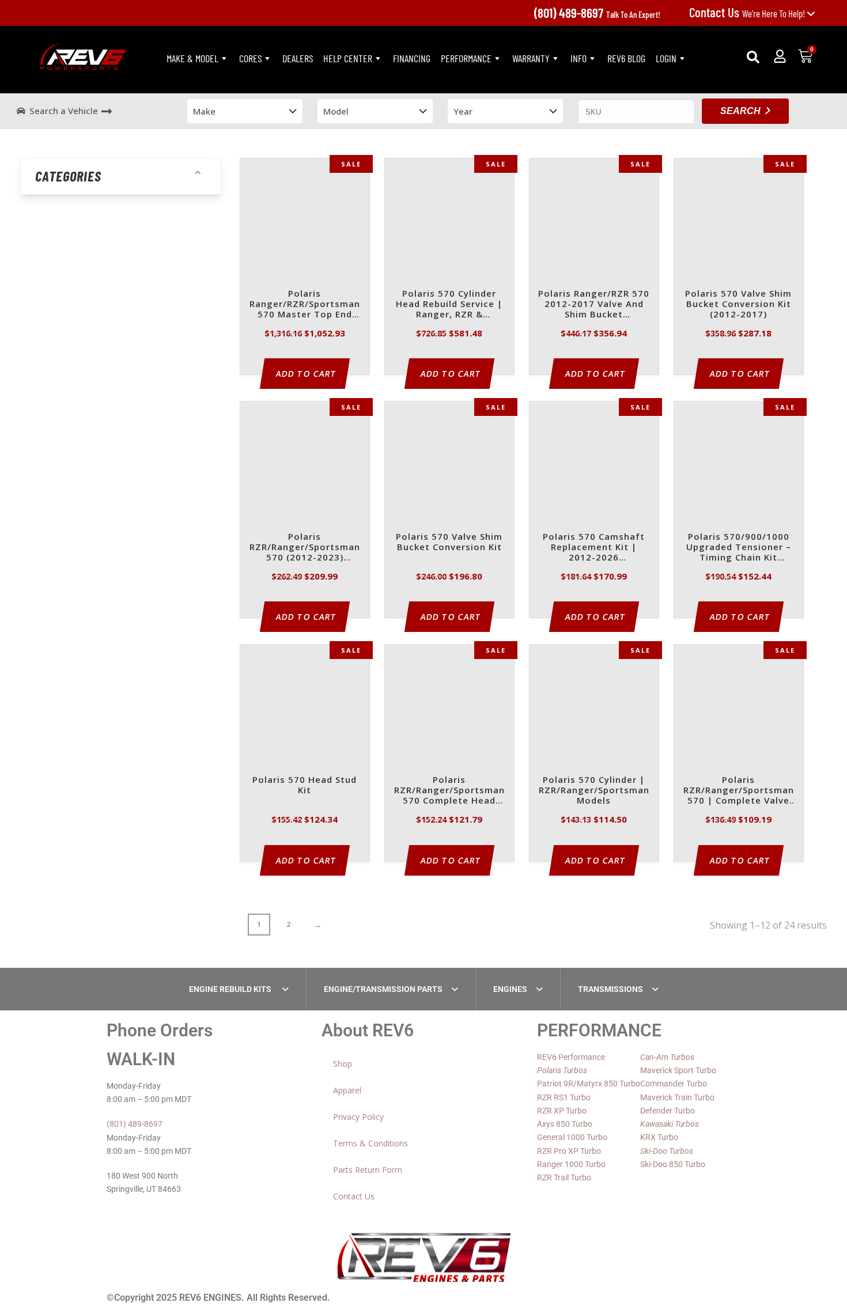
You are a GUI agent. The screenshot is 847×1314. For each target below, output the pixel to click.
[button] (753, 57)
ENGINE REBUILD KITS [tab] (231, 989)
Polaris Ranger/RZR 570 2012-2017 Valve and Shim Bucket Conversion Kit (593, 304)
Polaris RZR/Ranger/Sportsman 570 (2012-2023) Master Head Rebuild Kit (304, 547)
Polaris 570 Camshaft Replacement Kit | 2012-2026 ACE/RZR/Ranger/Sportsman (593, 547)
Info (578, 58)
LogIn (666, 58)
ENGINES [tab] (510, 989)
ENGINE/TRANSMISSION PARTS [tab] (383, 989)
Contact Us (354, 1196)
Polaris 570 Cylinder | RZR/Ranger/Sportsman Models (594, 790)
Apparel (347, 1090)
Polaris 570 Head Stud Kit (304, 785)
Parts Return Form (367, 1169)
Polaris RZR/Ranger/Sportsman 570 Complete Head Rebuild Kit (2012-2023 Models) (449, 790)
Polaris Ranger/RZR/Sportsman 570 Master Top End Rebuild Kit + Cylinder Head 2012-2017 (304, 304)
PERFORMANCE (466, 58)
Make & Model (192, 58)
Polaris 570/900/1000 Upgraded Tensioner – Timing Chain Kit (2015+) (738, 547)
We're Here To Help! (748, 13)
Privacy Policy (358, 1116)
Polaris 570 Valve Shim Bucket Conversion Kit (449, 541)
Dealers (297, 58)
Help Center (347, 58)
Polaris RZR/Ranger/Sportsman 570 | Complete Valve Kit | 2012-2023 (738, 790)
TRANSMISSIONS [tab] (610, 989)
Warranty (531, 58)
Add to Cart (306, 373)
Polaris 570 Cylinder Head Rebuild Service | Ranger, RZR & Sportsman (449, 304)
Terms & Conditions (370, 1143)
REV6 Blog (626, 58)
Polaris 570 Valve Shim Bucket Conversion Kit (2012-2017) (738, 304)
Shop (342, 1063)
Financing (411, 58)
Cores (250, 58)
